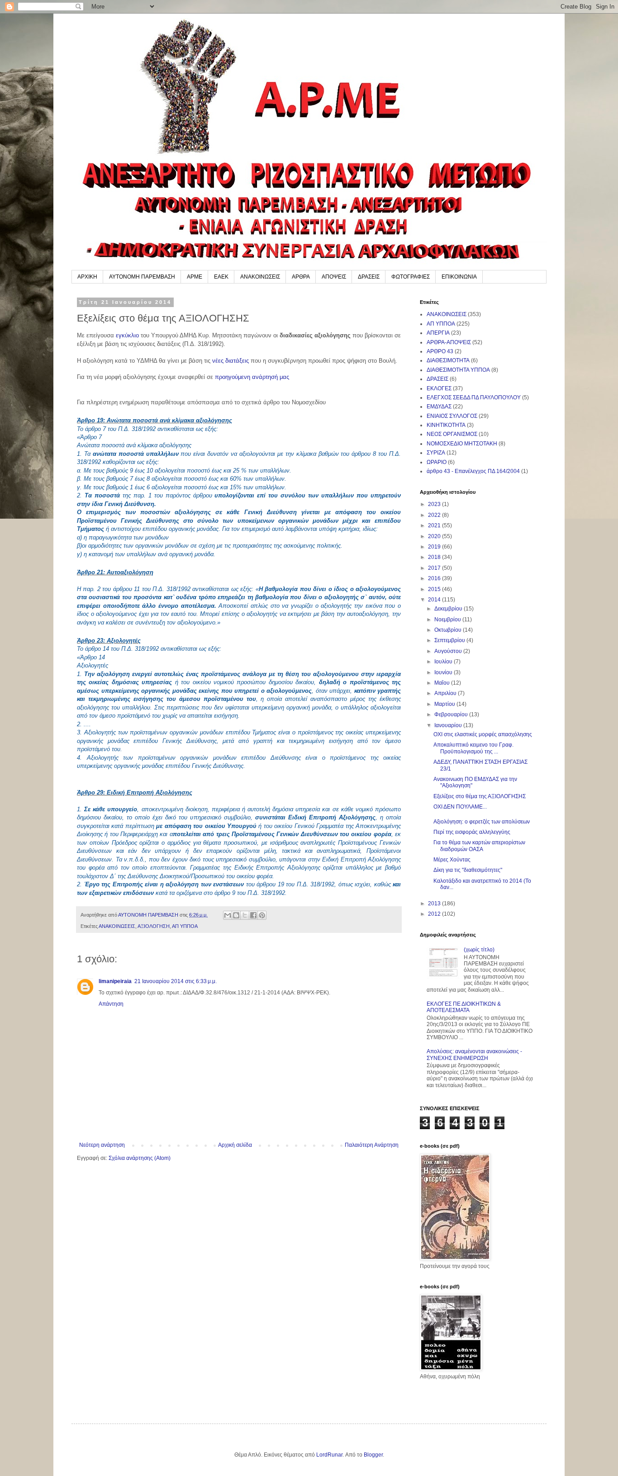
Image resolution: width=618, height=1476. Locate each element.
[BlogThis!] (236, 915)
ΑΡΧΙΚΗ (87, 277)
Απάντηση (111, 1004)
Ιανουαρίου (448, 725)
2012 (435, 914)
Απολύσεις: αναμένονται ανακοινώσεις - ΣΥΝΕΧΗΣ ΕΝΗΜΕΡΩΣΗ (474, 1054)
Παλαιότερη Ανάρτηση (372, 1145)
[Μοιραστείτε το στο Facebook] (253, 915)
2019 (435, 547)
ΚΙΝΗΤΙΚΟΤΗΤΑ (446, 425)
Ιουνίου (444, 672)
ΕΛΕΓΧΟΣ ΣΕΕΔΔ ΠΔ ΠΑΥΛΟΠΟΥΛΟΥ (474, 397)
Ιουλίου (444, 661)
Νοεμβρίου (448, 619)
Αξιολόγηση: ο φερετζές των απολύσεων (481, 821)
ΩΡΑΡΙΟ (437, 462)
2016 (435, 578)
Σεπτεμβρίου (450, 640)
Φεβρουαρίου (451, 714)
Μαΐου (442, 683)
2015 (435, 589)
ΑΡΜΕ (194, 277)
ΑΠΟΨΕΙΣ (334, 277)
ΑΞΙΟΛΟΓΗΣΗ (154, 926)
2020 (435, 536)
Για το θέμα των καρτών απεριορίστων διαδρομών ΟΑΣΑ (479, 845)
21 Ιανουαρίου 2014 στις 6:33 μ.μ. (175, 981)
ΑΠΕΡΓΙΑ (438, 333)
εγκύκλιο (127, 335)
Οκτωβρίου (448, 630)
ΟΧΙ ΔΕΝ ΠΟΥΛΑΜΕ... (460, 807)
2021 (435, 525)
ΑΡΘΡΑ (301, 277)
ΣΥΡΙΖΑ (436, 452)
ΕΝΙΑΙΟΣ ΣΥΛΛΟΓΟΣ (452, 416)
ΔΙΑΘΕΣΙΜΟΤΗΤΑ (448, 360)
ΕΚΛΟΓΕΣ (439, 388)
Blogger (373, 1455)
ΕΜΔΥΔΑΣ (439, 406)
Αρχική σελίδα (235, 1145)
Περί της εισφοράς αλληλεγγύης (471, 832)
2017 (435, 568)
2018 (435, 557)
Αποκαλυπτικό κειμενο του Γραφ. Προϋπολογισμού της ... (473, 748)
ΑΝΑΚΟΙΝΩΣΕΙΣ (260, 277)
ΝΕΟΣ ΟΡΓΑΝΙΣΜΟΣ (452, 434)
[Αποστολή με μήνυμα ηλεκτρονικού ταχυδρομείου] (227, 915)
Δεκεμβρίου (449, 609)
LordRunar (329, 1455)
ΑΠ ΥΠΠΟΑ (185, 926)
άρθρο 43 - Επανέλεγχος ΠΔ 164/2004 (473, 471)
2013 (435, 903)
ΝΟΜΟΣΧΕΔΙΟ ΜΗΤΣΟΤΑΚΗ (462, 443)
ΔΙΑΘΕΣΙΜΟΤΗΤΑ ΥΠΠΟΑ (458, 370)
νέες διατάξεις (230, 360)
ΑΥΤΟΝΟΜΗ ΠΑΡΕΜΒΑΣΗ (142, 277)
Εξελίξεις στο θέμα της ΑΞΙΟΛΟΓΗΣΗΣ (479, 796)
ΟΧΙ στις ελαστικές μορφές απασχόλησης (482, 734)
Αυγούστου (448, 651)
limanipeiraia (115, 981)
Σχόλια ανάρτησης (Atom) (140, 1158)
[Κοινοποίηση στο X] (244, 915)
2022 (435, 515)
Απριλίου (446, 693)
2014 (435, 599)
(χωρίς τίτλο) (479, 949)
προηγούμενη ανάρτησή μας (252, 377)
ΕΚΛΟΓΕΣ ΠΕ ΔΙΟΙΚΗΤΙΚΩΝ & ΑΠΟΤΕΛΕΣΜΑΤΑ (464, 1007)
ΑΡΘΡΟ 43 (440, 351)
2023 (435, 504)
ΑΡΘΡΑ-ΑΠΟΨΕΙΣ (449, 342)
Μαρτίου (445, 704)
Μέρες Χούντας (452, 859)
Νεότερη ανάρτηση (102, 1145)
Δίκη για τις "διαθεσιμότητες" (467, 870)
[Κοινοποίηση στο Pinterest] (261, 915)
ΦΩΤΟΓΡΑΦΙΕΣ (410, 277)
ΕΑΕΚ (221, 277)
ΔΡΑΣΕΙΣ (369, 277)
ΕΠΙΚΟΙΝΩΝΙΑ (459, 277)
